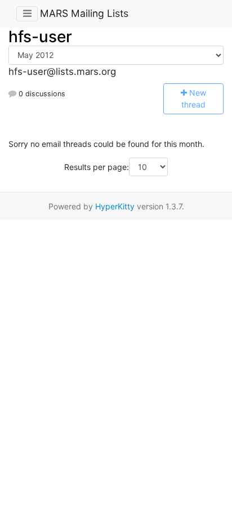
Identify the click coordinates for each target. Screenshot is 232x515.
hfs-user (40, 36)
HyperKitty (115, 206)
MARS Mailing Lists (84, 13)
